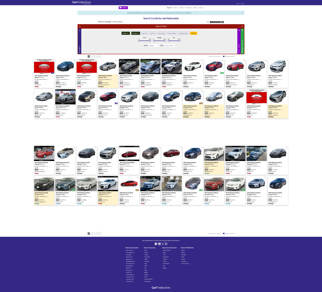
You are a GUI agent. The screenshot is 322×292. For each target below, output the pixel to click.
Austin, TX (128, 272)
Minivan (165, 259)
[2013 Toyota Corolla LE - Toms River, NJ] (65, 96)
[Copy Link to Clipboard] (223, 22)
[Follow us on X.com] (162, 243)
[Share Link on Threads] (217, 22)
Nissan (146, 259)
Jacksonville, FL (130, 274)
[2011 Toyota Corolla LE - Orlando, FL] (44, 66)
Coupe (164, 261)
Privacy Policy (185, 263)
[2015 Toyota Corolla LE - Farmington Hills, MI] (65, 66)
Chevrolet (147, 257)
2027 (179, 39)
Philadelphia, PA (130, 261)
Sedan (164, 252)
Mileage (159, 37)
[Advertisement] (43, 46)
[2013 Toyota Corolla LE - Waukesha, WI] (172, 96)
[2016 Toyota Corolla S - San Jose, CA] (108, 183)
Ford (145, 250)
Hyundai (146, 261)
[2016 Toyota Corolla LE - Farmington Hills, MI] (150, 96)
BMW (145, 272)
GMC (145, 277)
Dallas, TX (128, 268)
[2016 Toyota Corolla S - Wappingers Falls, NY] (235, 66)
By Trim (145, 33)
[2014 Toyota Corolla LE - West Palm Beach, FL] (44, 153)
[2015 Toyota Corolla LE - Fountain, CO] (172, 183)
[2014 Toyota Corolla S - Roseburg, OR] (87, 153)
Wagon (165, 268)
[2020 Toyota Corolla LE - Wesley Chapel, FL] (278, 96)
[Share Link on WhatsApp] (219, 22)
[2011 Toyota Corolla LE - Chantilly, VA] (256, 66)
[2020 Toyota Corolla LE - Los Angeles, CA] (193, 96)
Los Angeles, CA (130, 252)
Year (174, 37)
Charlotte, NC (129, 281)
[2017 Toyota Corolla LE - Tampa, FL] (193, 66)
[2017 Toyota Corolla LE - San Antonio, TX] (108, 96)
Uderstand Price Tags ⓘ (215, 56)
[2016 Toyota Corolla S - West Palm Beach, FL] (150, 66)
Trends (183, 259)
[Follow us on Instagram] (166, 243)
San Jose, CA (129, 270)
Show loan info (230, 56)
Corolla (135, 33)
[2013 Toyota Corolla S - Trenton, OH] (65, 183)
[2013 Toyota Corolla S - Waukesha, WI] (235, 96)
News (182, 257)
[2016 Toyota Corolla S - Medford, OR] (214, 66)
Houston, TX (129, 257)
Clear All (193, 33)
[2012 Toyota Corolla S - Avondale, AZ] (172, 153)
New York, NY (129, 250)
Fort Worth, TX (130, 277)
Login (238, 3)
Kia (145, 268)
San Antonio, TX (130, 263)
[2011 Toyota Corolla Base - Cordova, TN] (129, 153)
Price (144, 37)
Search (183, 252)
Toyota (125, 33)
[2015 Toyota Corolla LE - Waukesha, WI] (278, 153)
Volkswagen (147, 281)
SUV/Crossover (167, 250)
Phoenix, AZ (129, 259)
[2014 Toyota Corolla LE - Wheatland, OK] (214, 153)
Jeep (145, 263)
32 (97, 56)
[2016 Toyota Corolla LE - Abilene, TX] (193, 183)
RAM (145, 265)
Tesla (145, 270)
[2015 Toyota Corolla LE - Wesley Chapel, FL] (278, 66)
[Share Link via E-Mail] (221, 22)
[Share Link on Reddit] (213, 22)
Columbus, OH (130, 279)
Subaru (146, 274)
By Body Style (184, 33)
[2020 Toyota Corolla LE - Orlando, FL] (235, 153)
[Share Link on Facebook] (211, 22)
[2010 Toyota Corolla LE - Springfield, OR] (129, 96)
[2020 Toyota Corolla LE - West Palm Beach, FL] (172, 66)
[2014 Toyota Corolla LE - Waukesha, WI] (256, 183)
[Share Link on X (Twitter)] (215, 22)
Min (169, 39)
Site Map (183, 254)
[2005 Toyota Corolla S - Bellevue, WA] (44, 96)
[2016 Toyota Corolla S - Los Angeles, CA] (193, 153)
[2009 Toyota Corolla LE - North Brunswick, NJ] (108, 66)
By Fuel (152, 33)
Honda (146, 254)
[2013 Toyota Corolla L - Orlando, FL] (87, 66)
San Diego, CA (129, 265)
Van (164, 265)
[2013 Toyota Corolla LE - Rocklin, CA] (235, 183)
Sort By (146, 45)
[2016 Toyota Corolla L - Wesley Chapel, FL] (108, 153)
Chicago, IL (129, 254)
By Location (161, 33)
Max (150, 39)
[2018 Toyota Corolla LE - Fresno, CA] (65, 153)
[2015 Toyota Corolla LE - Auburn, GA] (214, 183)
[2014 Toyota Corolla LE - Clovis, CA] (150, 183)
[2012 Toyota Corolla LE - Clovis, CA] (256, 96)
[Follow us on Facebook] (156, 243)
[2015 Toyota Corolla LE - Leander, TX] (256, 153)
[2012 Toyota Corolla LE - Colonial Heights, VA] (44, 183)
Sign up (243, 3)
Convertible (166, 263)
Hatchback (166, 257)
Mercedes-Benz (148, 279)
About (183, 250)
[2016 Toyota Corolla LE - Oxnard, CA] (214, 96)
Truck (164, 254)
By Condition (172, 33)
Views (161, 45)
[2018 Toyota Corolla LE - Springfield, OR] (150, 153)
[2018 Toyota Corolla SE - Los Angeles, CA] (278, 183)
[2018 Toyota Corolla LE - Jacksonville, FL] (87, 96)
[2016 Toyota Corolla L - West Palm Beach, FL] (129, 66)
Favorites (183, 261)
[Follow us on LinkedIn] (159, 243)
